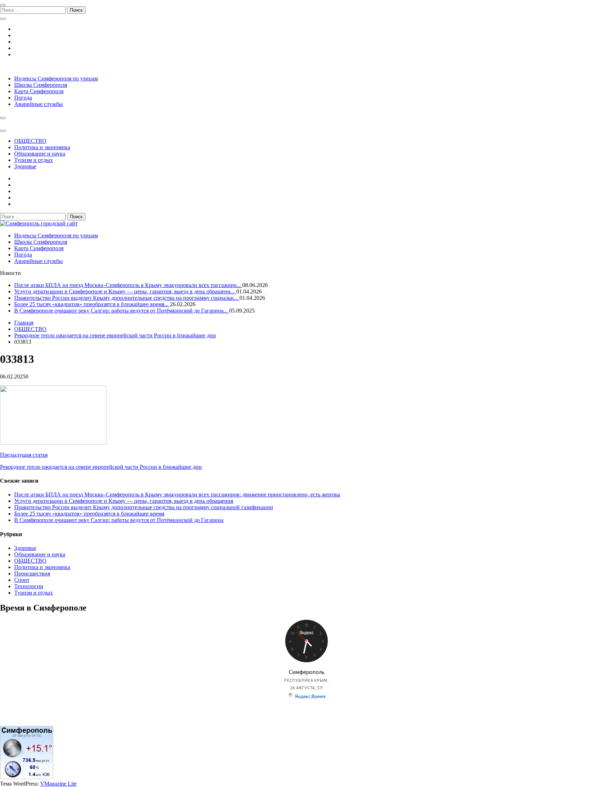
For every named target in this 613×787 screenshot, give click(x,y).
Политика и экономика (42, 147)
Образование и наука (39, 154)
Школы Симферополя (40, 85)
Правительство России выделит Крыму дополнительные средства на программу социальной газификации (143, 507)
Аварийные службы (38, 104)
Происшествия (32, 573)
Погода (23, 98)
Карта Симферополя (38, 91)
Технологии (28, 586)
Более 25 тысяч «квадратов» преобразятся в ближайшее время (89, 514)
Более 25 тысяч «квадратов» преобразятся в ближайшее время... (92, 304)
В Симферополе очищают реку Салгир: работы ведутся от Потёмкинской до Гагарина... (121, 311)
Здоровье (25, 166)
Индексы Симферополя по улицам (56, 78)
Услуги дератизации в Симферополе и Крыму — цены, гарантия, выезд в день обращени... (125, 291)
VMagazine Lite (58, 784)
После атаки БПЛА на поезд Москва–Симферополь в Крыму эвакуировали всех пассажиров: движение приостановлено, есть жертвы (177, 494)
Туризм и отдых (33, 160)
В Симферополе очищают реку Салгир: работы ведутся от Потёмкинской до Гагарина (118, 520)
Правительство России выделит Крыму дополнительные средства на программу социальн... (126, 298)
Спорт (21, 580)
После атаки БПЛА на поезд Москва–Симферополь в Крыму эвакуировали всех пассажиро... (128, 285)
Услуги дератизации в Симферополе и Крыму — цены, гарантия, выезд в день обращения (123, 501)
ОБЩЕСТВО (30, 141)
